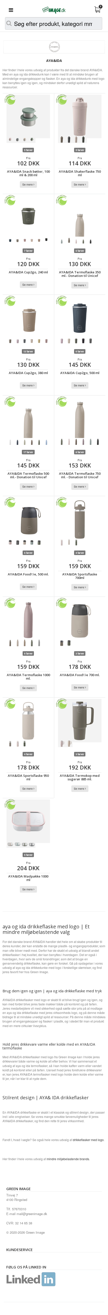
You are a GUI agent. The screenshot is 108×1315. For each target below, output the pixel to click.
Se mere (27, 184)
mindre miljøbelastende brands (68, 1159)
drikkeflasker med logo (88, 1140)
